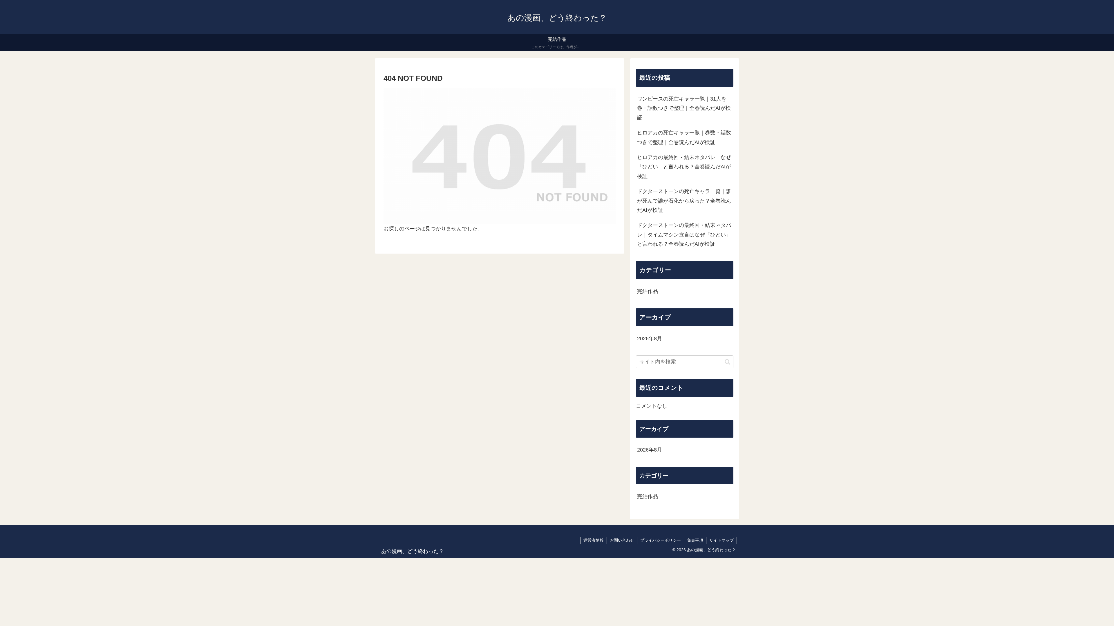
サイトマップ (721, 540)
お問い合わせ (622, 540)
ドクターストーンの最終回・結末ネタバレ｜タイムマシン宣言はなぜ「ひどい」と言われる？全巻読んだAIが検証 (684, 234)
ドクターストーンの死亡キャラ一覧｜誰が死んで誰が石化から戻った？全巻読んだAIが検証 (684, 200)
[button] (727, 362)
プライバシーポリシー (660, 540)
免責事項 (695, 540)
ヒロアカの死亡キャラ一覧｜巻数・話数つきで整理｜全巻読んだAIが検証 (684, 137)
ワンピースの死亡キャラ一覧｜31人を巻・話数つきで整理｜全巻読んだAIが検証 (684, 108)
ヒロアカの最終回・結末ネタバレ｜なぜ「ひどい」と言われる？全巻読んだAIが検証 (684, 166)
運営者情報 (593, 540)
